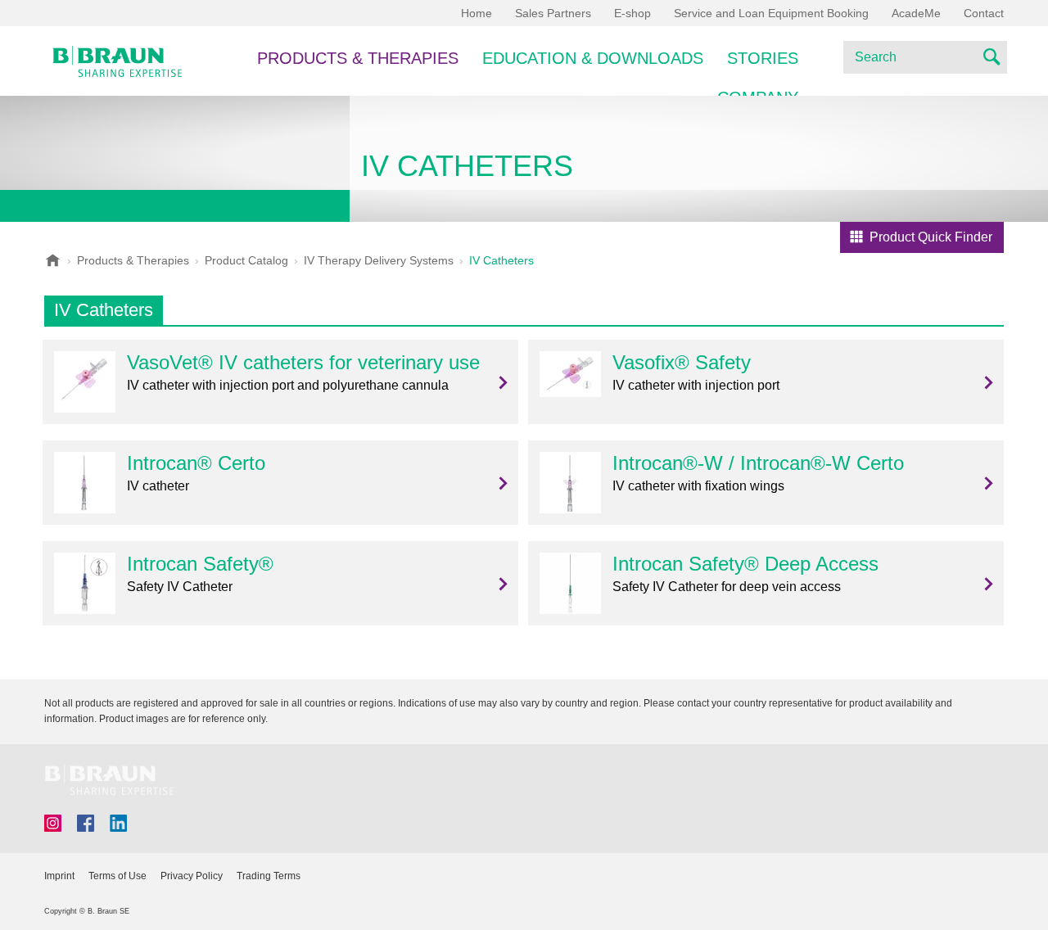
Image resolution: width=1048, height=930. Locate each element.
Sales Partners (553, 13)
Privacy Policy (191, 876)
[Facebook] (85, 823)
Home (476, 13)
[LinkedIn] (118, 823)
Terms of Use (117, 876)
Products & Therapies (357, 58)
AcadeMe (916, 13)
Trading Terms (268, 876)
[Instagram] (52, 823)
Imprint (59, 876)
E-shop (632, 13)
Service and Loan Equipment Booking (771, 13)
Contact (984, 13)
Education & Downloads (592, 58)
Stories (762, 58)
